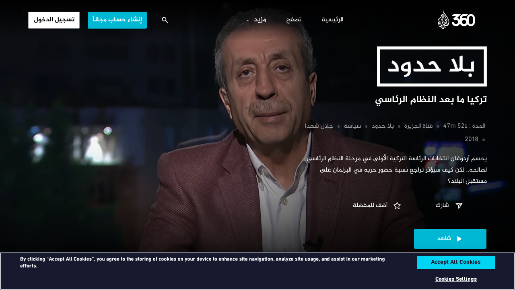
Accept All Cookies (456, 262)
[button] (450, 206)
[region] (257, 271)
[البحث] (165, 20)
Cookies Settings (456, 279)
